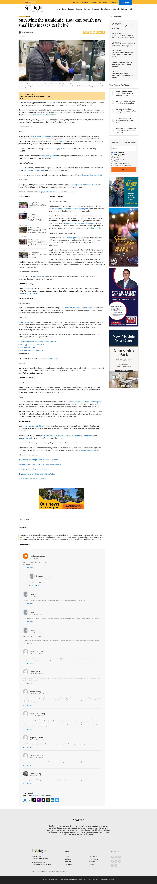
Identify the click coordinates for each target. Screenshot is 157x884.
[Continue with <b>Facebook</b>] (25, 800)
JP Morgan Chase (62, 436)
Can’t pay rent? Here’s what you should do (34, 469)
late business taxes (51, 359)
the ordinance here (30, 293)
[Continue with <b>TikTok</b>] (43, 800)
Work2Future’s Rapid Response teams (78, 308)
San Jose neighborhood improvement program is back (125, 121)
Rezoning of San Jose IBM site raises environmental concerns (122, 65)
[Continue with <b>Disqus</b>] (57, 800)
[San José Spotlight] (35, 8)
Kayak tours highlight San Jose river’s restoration (126, 102)
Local (67, 856)
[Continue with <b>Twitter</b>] (34, 800)
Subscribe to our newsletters (41, 865)
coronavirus (28, 519)
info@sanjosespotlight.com (90, 450)
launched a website (39, 277)
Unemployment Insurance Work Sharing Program (70, 209)
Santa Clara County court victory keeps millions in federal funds (122, 27)
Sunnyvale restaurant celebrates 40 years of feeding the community (125, 93)
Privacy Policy (35, 871)
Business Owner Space (27, 322)
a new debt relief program (34, 170)
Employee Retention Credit (92, 175)
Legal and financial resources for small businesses (38, 342)
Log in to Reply (28, 567)
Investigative (93, 859)
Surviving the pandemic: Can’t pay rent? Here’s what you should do (37, 205)
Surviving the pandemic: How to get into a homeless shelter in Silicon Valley (37, 230)
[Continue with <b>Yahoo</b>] (39, 800)
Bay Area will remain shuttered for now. (42, 115)
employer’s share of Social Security (84, 185)
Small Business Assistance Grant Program (85, 402)
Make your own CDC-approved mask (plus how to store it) (40, 464)
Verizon (52, 436)
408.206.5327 (36, 856)
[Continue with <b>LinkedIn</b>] (52, 800)
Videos (91, 864)
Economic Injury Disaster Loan (59, 149)
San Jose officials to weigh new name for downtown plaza (122, 54)
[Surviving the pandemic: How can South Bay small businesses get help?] (62, 60)
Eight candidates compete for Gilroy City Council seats (123, 36)
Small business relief (27, 348)
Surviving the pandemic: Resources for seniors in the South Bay (37, 255)
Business (21, 16)
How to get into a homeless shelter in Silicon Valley (37, 474)
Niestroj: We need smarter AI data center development (123, 45)
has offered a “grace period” (73, 238)
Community (92, 856)
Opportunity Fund (25, 438)
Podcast (91, 862)
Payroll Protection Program (41, 136)
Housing (68, 862)
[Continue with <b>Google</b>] (30, 800)
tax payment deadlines (47, 192)
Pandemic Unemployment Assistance (80, 223)
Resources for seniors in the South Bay (32, 479)
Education (68, 864)
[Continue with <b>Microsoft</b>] (48, 800)
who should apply (56, 141)
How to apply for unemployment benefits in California (38, 460)
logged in (36, 795)
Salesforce (45, 436)
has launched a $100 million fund (38, 426)
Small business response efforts (31, 350)
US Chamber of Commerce (81, 436)
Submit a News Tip (38, 862)
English (29, 2)
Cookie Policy (42, 871)
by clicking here (96, 228)
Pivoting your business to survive (32, 345)
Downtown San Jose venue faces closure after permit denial (122, 75)
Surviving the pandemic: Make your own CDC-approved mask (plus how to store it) (37, 242)
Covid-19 (27, 16)
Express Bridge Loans (49, 156)
